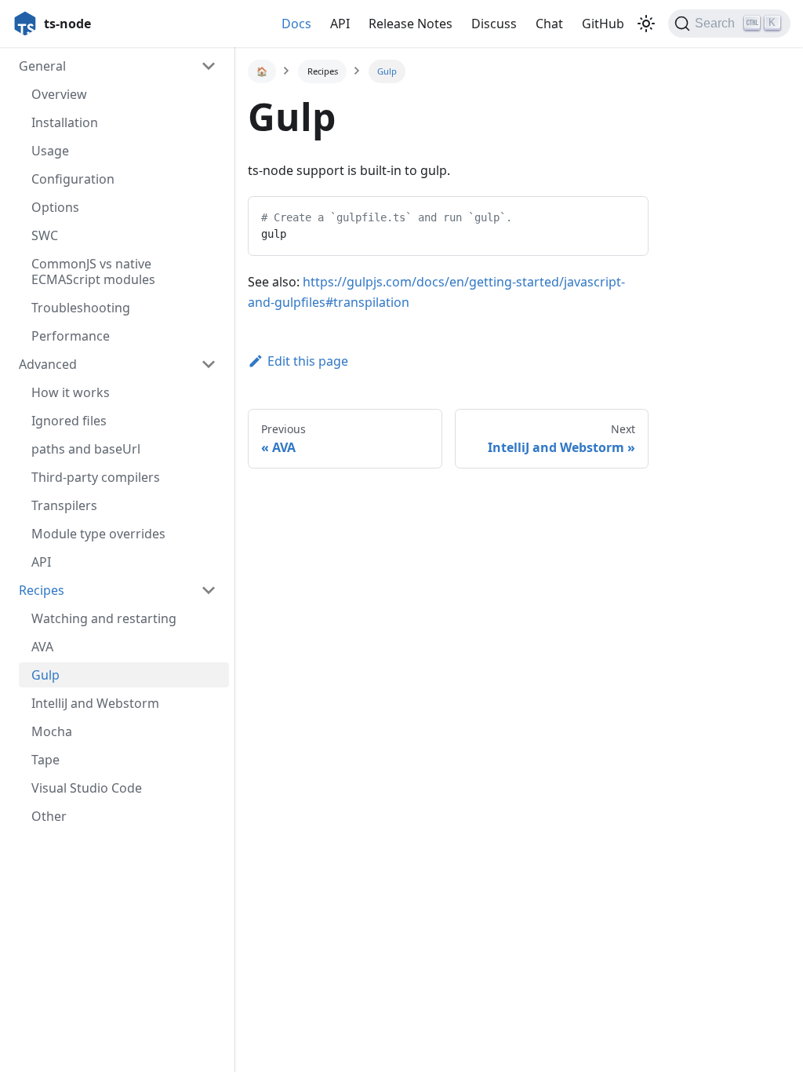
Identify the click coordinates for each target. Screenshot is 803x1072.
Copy (623, 215)
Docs (296, 23)
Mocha (51, 731)
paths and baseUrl (85, 449)
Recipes (41, 590)
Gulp (45, 675)
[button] (646, 23)
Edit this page (307, 361)
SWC (44, 235)
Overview (59, 94)
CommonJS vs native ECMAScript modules (93, 271)
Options (55, 207)
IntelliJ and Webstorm (95, 703)
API (41, 562)
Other (49, 816)
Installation (64, 122)
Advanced (48, 364)
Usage (50, 150)
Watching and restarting (103, 618)
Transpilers (64, 505)
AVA (42, 646)
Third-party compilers (95, 477)
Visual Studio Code (86, 788)
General (42, 66)
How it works (70, 392)
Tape (45, 759)
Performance (70, 336)
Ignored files (69, 420)
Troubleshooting (80, 307)
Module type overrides (98, 533)
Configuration (72, 179)
